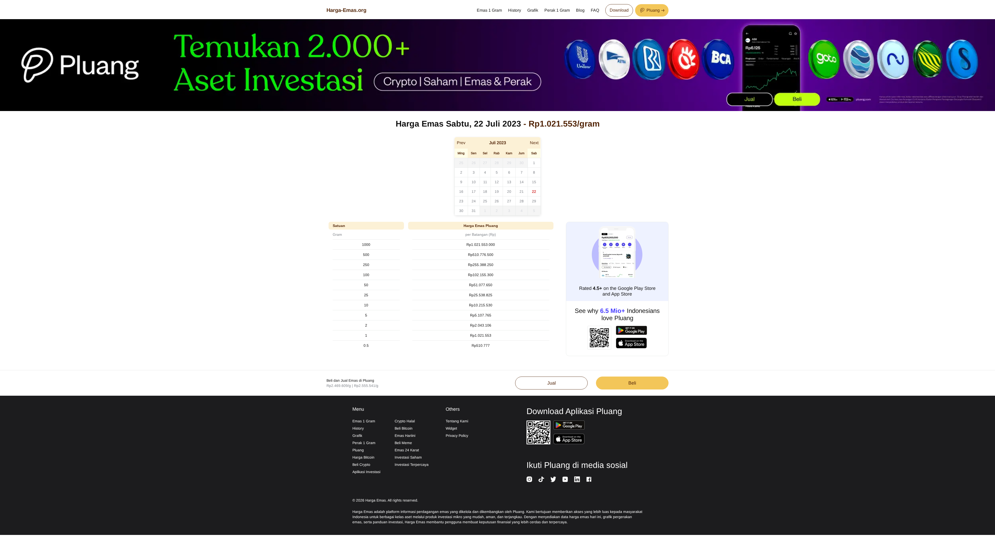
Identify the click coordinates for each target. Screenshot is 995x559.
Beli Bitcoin (404, 428)
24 (474, 201)
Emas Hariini (405, 435)
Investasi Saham (408, 457)
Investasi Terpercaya (412, 464)
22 (534, 191)
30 (522, 163)
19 (497, 191)
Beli (632, 383)
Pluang (358, 450)
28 (497, 163)
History (514, 10)
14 (522, 182)
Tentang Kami (457, 421)
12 (497, 182)
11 (485, 182)
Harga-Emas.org (346, 10)
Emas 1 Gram (489, 10)
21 (522, 191)
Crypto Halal (405, 421)
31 (474, 211)
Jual (551, 383)
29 (509, 163)
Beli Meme (403, 443)
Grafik (532, 10)
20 (509, 191)
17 (474, 191)
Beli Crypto (361, 464)
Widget (451, 428)
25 (461, 163)
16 (461, 191)
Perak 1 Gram (557, 10)
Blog (580, 10)
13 (509, 182)
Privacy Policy (457, 435)
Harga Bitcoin (363, 457)
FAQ (595, 10)
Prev (461, 143)
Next (534, 143)
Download (619, 10)
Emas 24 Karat (407, 450)
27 (485, 163)
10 (474, 182)
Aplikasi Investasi (366, 472)
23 (461, 201)
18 (485, 191)
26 (474, 163)
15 (534, 182)
